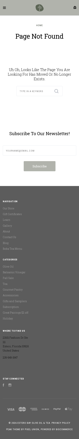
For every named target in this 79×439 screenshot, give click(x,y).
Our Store (8, 208)
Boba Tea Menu (12, 248)
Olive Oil (8, 266)
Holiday (8, 318)
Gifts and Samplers (15, 301)
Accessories (11, 295)
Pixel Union (32, 429)
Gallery (7, 225)
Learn (6, 220)
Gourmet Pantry (13, 289)
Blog (5, 243)
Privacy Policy (61, 423)
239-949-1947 (10, 357)
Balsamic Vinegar (14, 272)
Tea (5, 284)
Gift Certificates (12, 214)
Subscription (11, 307)
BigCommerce (64, 429)
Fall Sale (8, 278)
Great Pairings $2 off (15, 312)
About (6, 231)
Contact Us (9, 237)
